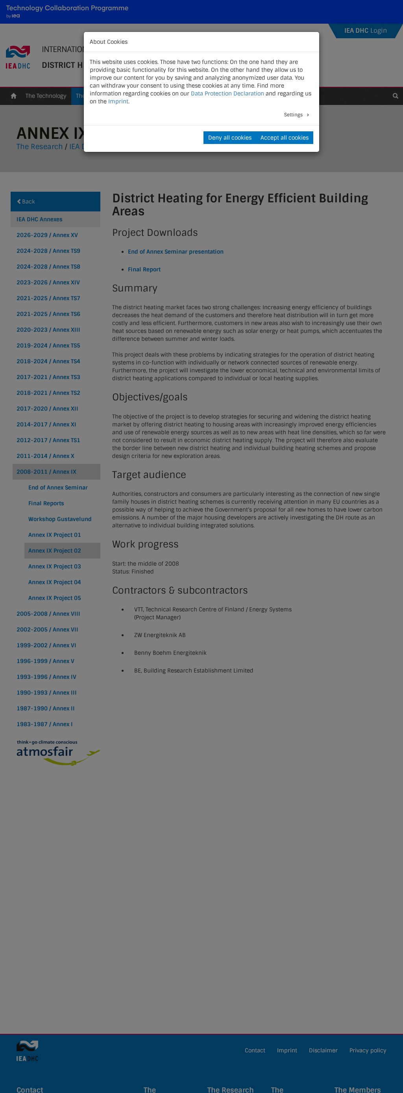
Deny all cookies (229, 137)
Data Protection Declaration (227, 93)
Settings (294, 115)
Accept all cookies (285, 137)
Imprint (118, 101)
